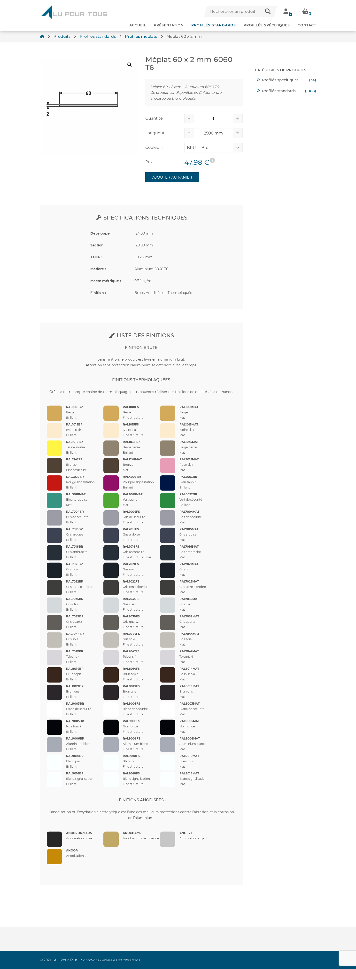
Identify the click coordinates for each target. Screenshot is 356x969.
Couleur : (154, 147)
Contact (307, 25)
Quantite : (154, 118)
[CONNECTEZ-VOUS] (288, 11)
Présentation (169, 25)
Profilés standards (213, 25)
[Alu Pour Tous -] (74, 12)
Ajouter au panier (172, 177)
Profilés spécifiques (267, 25)
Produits (62, 36)
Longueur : (155, 133)
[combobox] (210, 148)
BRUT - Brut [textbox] (198, 147)
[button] (129, 64)
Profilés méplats (141, 36)
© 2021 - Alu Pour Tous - (90, 960)
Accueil (137, 25)
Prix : (149, 162)
